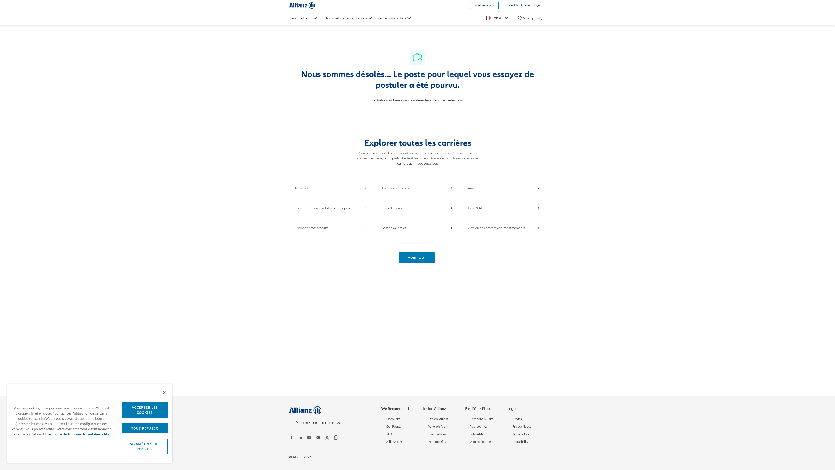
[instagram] (318, 437)
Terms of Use (521, 434)
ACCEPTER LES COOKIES (145, 410)
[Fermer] (164, 393)
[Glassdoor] (336, 437)
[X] (327, 437)
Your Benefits (437, 442)
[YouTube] (309, 437)
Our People (393, 426)
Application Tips (480, 442)
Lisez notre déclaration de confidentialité (77, 434)
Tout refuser (144, 428)
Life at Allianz (437, 434)
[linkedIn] (300, 437)
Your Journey (479, 426)
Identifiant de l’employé (524, 5)
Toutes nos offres (332, 18)
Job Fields (476, 434)
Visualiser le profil (484, 5)
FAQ (389, 434)
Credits (517, 419)
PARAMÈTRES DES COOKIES (144, 446)
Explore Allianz (438, 419)
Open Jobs (393, 419)
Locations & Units (481, 419)
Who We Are (436, 426)
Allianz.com (394, 442)
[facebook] (291, 437)
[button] (417, 257)
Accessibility (520, 442)
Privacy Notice (522, 426)
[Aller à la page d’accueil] (302, 5)
